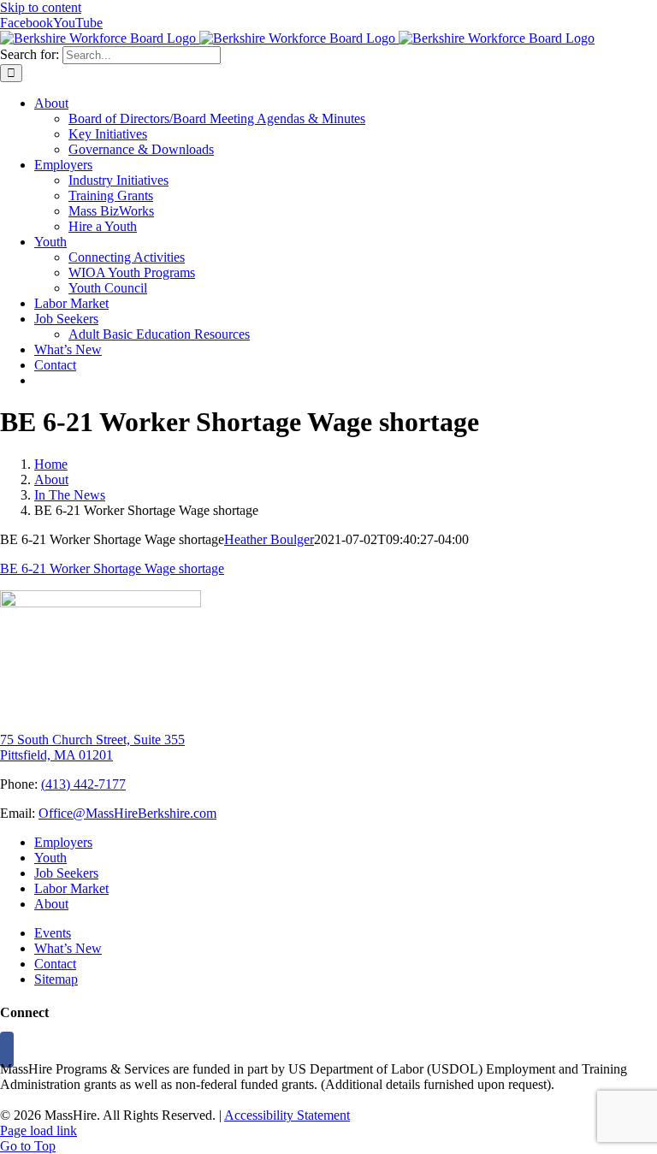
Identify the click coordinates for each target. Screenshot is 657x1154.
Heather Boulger (269, 539)
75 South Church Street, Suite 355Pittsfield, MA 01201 (92, 747)
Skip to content (40, 7)
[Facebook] (7, 1050)
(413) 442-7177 (83, 784)
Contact (55, 963)
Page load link (38, 1130)
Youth (50, 857)
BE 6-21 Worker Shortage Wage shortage (112, 568)
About (51, 904)
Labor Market (71, 888)
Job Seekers (66, 873)
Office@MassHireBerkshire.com (127, 813)
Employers (63, 842)
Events (52, 933)
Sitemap (56, 979)
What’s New (68, 948)
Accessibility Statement (287, 1115)
